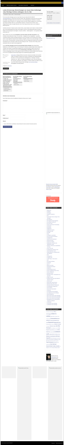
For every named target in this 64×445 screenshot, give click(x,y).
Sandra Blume (9, 65)
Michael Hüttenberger (53, 338)
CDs (47, 215)
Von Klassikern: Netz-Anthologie (52, 291)
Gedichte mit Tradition (50, 241)
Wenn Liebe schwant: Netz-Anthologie (53, 298)
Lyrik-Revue (49, 262)
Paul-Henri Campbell (53, 339)
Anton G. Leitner (11, 14)
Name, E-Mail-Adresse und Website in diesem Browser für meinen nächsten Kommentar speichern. (20, 123)
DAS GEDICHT (6, 68)
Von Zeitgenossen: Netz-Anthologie (53, 292)
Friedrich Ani (52, 324)
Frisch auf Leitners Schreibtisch (52, 236)
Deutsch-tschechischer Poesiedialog (53, 224)
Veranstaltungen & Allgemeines (52, 286)
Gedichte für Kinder (50, 240)
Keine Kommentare (17, 14)
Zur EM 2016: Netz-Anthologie (52, 303)
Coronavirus (53, 318)
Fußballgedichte (49, 237)
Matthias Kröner (57, 334)
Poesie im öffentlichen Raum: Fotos (53, 270)
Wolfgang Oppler (57, 347)
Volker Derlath (56, 346)
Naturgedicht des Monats (51, 266)
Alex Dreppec (51, 311)
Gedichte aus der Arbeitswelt (51, 239)
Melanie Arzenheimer (51, 336)
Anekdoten (49, 211)
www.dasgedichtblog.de (7, 18)
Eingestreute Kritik (50, 231)
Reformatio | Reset (50, 273)
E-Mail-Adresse (6, 118)
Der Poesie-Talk (49, 223)
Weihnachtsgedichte (50, 294)
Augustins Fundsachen (51, 214)
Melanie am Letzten (50, 265)
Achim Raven (48, 311)
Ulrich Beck (55, 342)
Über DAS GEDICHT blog (11, 5)
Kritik (48, 254)
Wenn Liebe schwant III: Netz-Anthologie (53, 296)
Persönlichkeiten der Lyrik (51, 269)
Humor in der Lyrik (50, 248)
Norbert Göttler (48, 339)
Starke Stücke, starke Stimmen (52, 282)
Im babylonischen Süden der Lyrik (52, 249)
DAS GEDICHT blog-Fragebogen (52, 220)
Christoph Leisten (48, 318)
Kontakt (32, 5)
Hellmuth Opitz (53, 326)
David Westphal (54, 320)
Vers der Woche (49, 287)
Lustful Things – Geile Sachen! (52, 258)
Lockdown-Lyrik (49, 257)
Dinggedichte (49, 228)
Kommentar (5, 100)
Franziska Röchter (48, 324)
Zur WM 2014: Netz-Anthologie (52, 304)
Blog (3, 5)
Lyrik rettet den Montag (50, 261)
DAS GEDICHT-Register (23, 5)
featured (50, 322)
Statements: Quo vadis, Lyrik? (52, 283)
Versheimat (49, 290)
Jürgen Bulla (52, 329)
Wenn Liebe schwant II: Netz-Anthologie (53, 295)
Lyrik (47, 260)
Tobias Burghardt (49, 342)
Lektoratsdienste (57, 186)
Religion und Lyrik (50, 277)
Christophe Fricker (57, 316)
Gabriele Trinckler (57, 324)
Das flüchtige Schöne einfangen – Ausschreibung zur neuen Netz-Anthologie (17, 79)
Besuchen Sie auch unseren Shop (52, 184)
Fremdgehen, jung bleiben (51, 235)
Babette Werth (52, 316)
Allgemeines (49, 210)
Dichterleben (49, 227)
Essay (48, 233)
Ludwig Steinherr (52, 334)
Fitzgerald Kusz (57, 322)
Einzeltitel (48, 232)
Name (4, 115)
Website (4, 121)
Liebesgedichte (49, 256)
